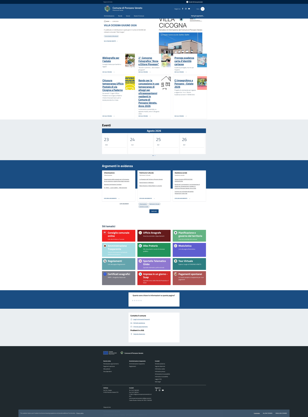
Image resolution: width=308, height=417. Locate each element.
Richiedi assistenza (160, 364)
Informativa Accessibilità (161, 377)
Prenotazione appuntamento (111, 364)
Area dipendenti (107, 371)
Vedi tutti (154, 211)
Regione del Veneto (107, 2)
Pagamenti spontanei (109, 366)
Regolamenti (132, 366)
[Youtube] (188, 9)
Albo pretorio (106, 369)
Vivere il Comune (139, 16)
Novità (120, 16)
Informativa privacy (160, 371)
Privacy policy (80, 413)
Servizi (128, 16)
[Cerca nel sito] (203, 9)
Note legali (158, 382)
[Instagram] (185, 9)
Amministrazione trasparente (137, 364)
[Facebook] (182, 9)
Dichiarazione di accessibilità (162, 374)
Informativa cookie (160, 369)
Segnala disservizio (160, 366)
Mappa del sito (107, 407)
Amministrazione (109, 16)
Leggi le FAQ (158, 379)
